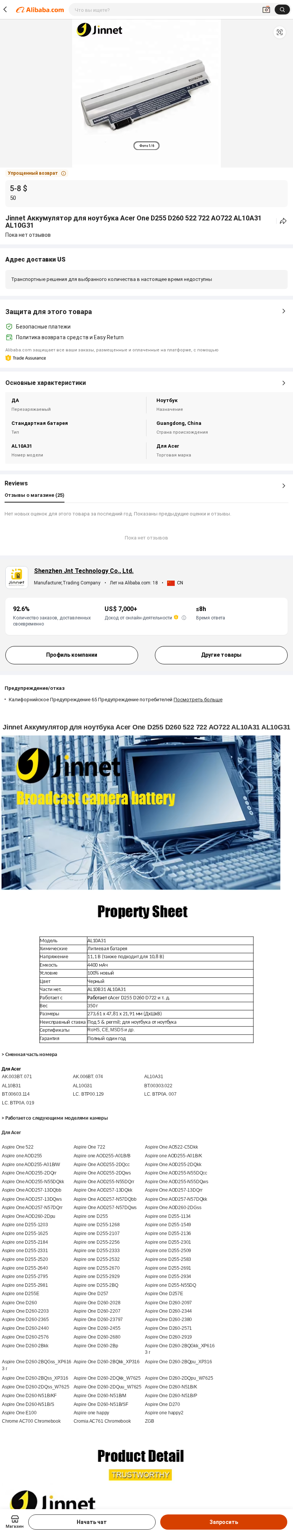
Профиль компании (71, 655)
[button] (280, 32)
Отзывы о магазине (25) (34, 495)
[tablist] (147, 145)
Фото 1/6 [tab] (146, 146)
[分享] (283, 221)
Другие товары (221, 655)
